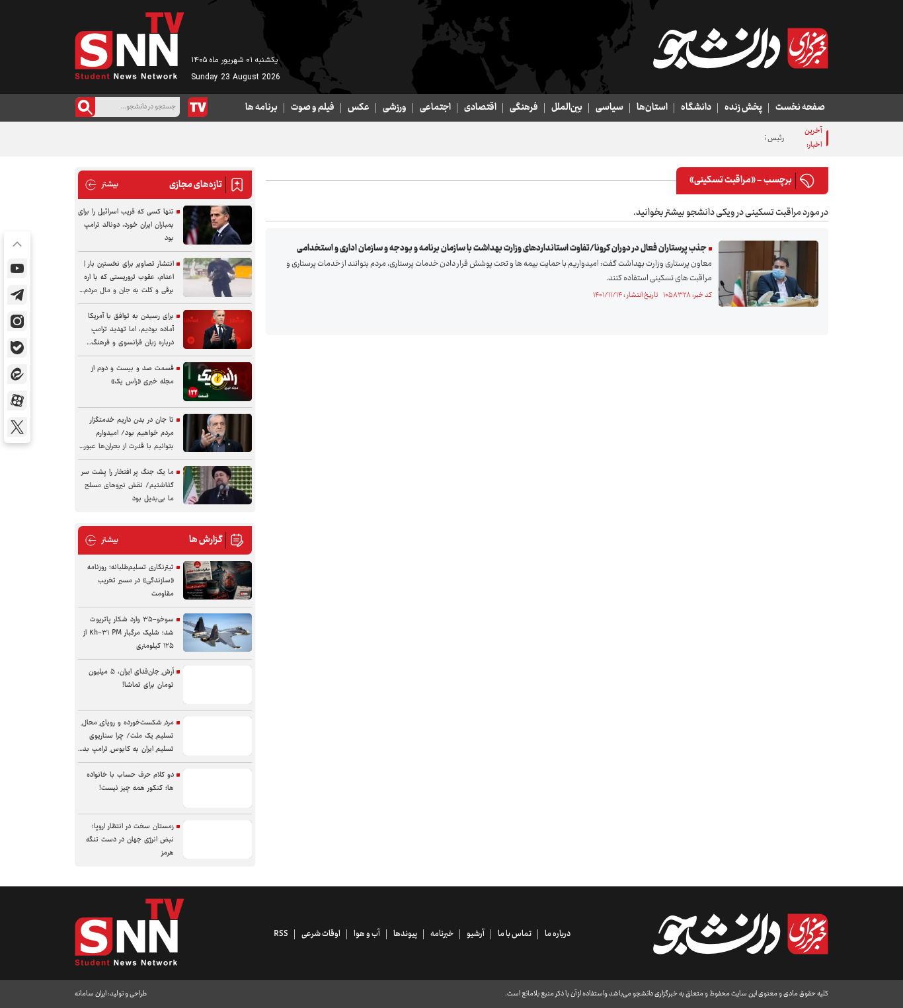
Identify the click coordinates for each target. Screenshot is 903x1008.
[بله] (17, 347)
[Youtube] (17, 268)
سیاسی (609, 107)
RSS (281, 934)
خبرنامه (441, 934)
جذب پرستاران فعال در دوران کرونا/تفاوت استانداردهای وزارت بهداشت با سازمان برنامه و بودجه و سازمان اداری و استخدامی (502, 248)
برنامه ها (261, 107)
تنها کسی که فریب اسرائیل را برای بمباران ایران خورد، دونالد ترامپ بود (126, 225)
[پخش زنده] (198, 107)
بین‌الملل (566, 107)
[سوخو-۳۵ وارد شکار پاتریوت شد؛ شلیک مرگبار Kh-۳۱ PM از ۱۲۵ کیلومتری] (217, 632)
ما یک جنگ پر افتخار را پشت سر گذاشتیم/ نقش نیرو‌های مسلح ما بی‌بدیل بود (127, 485)
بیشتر (101, 184)
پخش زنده (743, 107)
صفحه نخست (800, 107)
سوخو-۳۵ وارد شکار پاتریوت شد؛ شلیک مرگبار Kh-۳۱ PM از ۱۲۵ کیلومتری (128, 632)
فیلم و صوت (312, 107)
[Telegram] (17, 294)
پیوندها (405, 934)
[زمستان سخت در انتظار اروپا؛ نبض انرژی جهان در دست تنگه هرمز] (217, 839)
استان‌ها (652, 107)
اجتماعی (435, 107)
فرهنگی (524, 107)
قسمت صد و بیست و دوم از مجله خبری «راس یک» (132, 375)
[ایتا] (17, 374)
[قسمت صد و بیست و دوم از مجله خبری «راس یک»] (217, 381)
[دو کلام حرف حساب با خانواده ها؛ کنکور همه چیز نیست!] (217, 788)
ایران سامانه (90, 994)
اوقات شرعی (320, 934)
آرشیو (476, 934)
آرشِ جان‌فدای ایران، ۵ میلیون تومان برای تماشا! (131, 678)
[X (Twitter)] (17, 427)
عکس (359, 107)
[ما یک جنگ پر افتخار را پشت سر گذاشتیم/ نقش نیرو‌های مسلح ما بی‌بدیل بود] (217, 485)
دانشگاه (696, 107)
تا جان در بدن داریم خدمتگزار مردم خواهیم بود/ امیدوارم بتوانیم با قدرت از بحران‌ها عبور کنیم (129, 433)
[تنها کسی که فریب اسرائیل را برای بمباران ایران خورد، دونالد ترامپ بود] (217, 225)
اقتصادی (480, 107)
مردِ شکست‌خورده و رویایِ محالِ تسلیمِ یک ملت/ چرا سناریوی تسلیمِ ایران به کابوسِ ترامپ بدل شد (126, 736)
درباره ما (557, 934)
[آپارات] (17, 400)
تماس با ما (514, 934)
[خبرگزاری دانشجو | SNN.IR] (740, 48)
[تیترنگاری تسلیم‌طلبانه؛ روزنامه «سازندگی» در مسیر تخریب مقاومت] (217, 580)
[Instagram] (17, 321)
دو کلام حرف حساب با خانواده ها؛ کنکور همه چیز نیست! (130, 782)
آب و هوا (367, 934)
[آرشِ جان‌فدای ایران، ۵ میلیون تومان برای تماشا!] (217, 685)
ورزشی (395, 107)
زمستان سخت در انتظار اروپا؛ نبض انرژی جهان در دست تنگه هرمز (130, 839)
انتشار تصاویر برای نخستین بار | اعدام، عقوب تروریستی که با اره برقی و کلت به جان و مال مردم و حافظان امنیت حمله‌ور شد (126, 277)
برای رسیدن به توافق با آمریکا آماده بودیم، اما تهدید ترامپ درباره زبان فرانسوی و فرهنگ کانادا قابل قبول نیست (131, 330)
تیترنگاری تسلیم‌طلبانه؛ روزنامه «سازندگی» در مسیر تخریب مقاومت (130, 580)
